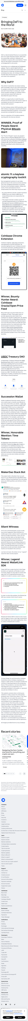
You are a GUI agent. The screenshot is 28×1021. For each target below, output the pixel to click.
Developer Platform (6, 937)
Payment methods (6, 881)
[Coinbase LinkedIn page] (6, 1004)
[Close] (24, 1011)
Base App (3, 895)
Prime (3, 921)
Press (2, 815)
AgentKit (3, 965)
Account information (7, 879)
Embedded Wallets (6, 943)
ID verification (5, 877)
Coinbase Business (6, 912)
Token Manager (5, 917)
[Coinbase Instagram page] (10, 1004)
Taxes (2, 866)
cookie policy (9, 1010)
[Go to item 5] (11, 773)
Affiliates (3, 811)
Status (3, 888)
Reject (8, 1017)
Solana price (4, 987)
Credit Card (4, 901)
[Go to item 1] (4, 773)
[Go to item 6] (13, 773)
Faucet (3, 970)
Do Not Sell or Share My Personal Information (13, 830)
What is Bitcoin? (5, 855)
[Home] (2, 5)
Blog (2, 813)
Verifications (4, 961)
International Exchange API (8, 974)
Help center (4, 870)
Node (2, 963)
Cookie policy (5, 826)
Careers (3, 808)
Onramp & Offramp (6, 948)
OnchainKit (4, 957)
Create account (5, 875)
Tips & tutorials (5, 848)
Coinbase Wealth (6, 899)
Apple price (4, 996)
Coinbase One (5, 897)
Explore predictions (6, 905)
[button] (25, 5)
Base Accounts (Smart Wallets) (9, 946)
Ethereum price (5, 985)
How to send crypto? (6, 863)
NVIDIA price (4, 994)
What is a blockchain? (7, 859)
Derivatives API (5, 978)
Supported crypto (6, 886)
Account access (5, 883)
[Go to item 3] (8, 773)
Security (3, 817)
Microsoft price (5, 999)
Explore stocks (5, 839)
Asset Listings (5, 910)
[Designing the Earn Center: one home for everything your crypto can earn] (14, 752)
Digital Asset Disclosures (8, 833)
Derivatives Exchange (7, 930)
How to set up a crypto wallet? (9, 861)
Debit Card (4, 903)
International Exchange (7, 928)
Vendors (3, 822)
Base (2, 939)
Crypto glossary (5, 850)
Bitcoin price (4, 983)
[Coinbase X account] (1, 1004)
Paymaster (4, 954)
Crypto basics (5, 846)
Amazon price (5, 1001)
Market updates (5, 852)
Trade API (4, 952)
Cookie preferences (6, 828)
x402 (2, 950)
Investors (4, 819)
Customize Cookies (18, 1013)
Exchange (4, 926)
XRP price (4, 990)
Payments (4, 915)
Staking (3, 924)
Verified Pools (5, 932)
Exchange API (5, 972)
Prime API (4, 976)
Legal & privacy (5, 824)
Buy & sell (4, 892)
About (3, 806)
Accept (20, 1017)
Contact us (4, 872)
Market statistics (6, 842)
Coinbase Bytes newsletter (8, 844)
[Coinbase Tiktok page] (14, 1004)
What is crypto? (5, 857)
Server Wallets (5, 941)
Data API (3, 959)
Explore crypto (5, 837)
